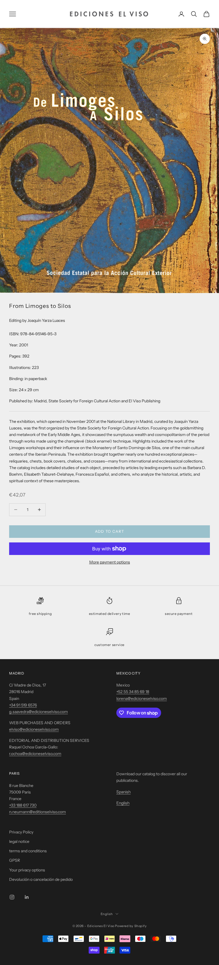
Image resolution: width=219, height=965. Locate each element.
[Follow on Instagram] (12, 897)
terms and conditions (28, 850)
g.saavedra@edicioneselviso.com (38, 711)
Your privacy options (27, 870)
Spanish (123, 791)
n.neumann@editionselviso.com (37, 811)
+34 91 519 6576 (23, 705)
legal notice (19, 841)
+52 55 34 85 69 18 (132, 691)
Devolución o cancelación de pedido (41, 879)
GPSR (14, 860)
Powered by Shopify (131, 926)
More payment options (109, 562)
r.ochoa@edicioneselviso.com (35, 753)
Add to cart (109, 531)
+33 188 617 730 (22, 805)
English (122, 802)
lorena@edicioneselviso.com (141, 698)
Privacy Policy (21, 832)
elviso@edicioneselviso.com (34, 729)
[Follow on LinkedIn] (27, 897)
